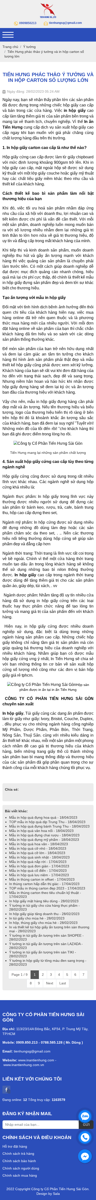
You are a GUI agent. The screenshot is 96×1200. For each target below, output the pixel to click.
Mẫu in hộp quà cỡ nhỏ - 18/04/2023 (37, 848)
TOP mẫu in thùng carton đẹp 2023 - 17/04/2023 (47, 888)
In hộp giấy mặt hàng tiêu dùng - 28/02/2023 (44, 901)
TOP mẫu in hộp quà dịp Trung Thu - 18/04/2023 (47, 822)
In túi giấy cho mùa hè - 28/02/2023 (36, 918)
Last (62, 983)
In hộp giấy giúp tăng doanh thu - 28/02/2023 (44, 914)
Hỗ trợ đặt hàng (14, 1146)
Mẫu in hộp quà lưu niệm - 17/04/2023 (39, 875)
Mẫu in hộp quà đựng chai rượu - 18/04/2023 (44, 835)
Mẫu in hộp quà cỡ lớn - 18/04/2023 (37, 853)
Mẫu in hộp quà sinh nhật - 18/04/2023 (39, 857)
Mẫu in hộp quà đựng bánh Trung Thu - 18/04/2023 (49, 826)
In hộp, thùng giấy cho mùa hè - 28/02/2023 (43, 923)
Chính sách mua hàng (19, 1175)
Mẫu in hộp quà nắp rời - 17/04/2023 (37, 862)
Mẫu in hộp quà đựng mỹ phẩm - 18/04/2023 (44, 840)
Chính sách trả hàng (18, 1154)
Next (49, 983)
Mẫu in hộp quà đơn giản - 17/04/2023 (39, 866)
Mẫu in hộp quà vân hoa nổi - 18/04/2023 (41, 831)
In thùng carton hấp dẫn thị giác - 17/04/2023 (44, 884)
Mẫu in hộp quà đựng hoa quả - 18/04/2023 (43, 817)
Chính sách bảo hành (19, 1161)
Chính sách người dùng (20, 1168)
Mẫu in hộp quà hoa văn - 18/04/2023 (38, 844)
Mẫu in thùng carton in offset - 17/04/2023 (42, 879)
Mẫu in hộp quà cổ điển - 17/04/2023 (38, 871)
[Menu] (8, 35)
